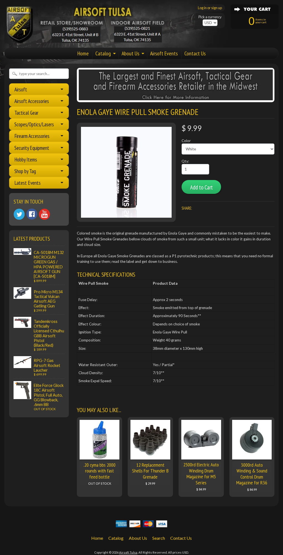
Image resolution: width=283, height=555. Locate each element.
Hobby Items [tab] (25, 159)
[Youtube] (44, 214)
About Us (130, 53)
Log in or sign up (210, 8)
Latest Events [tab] (27, 182)
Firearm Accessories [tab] (31, 135)
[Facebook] (31, 214)
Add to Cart (201, 187)
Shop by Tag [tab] (25, 171)
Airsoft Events (164, 53)
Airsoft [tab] (20, 89)
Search (158, 538)
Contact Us (195, 53)
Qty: (185, 161)
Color (186, 140)
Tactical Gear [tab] (26, 112)
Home (83, 53)
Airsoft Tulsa (128, 552)
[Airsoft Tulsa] (87, 40)
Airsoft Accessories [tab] (31, 100)
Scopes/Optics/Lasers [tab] (34, 124)
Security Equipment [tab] (31, 147)
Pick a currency (210, 17)
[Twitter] (19, 214)
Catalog (103, 53)
